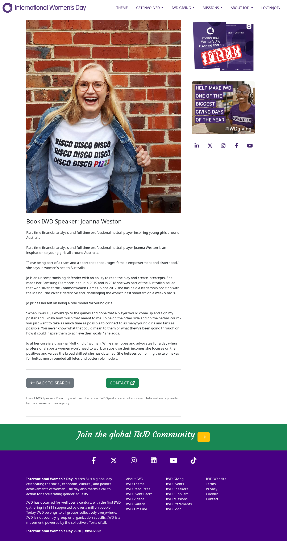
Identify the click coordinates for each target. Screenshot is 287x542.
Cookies (212, 494)
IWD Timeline (136, 509)
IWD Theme (135, 484)
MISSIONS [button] (211, 7)
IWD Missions (177, 499)
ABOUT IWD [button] (240, 7)
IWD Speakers (177, 489)
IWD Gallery (135, 504)
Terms (211, 484)
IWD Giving (175, 479)
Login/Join (270, 7)
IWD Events (175, 484)
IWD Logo (174, 509)
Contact (212, 499)
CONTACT (120, 383)
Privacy (211, 489)
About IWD (134, 479)
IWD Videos (135, 499)
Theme (122, 7)
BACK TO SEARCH (52, 383)
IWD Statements (179, 504)
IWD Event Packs (139, 494)
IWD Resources (138, 489)
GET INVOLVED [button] (148, 7)
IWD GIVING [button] (182, 7)
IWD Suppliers (177, 494)
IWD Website (216, 479)
